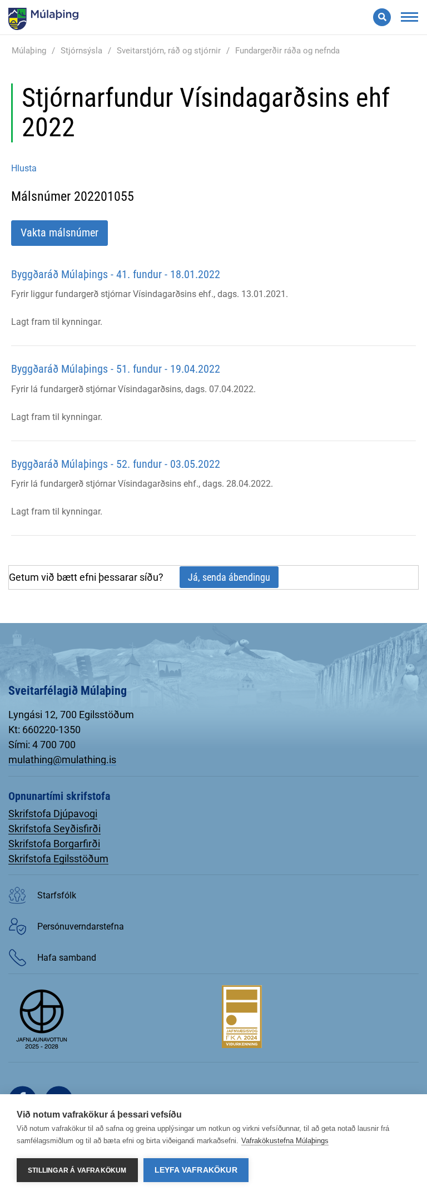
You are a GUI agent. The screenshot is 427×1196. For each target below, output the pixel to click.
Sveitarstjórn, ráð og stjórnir (169, 51)
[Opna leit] (382, 17)
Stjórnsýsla (81, 51)
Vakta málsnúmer (59, 232)
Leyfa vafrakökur (196, 1170)
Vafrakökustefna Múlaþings (285, 1140)
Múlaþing (29, 51)
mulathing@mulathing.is (62, 759)
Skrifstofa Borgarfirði (54, 843)
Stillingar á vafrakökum (77, 1170)
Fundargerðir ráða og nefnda (287, 51)
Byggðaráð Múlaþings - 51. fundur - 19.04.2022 (115, 368)
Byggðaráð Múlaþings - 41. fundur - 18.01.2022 (115, 274)
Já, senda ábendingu (229, 577)
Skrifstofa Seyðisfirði (54, 828)
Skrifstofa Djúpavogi (52, 813)
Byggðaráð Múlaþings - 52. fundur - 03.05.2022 (115, 464)
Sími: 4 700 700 (42, 744)
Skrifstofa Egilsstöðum (58, 858)
